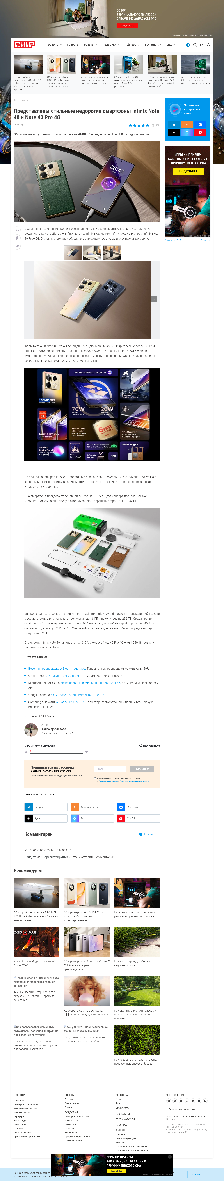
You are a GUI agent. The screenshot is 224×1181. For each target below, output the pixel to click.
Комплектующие (22, 1112)
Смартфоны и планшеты (26, 1104)
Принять (196, 1174)
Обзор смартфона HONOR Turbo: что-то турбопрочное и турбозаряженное (59, 82)
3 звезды (139, 125)
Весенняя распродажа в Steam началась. (57, 668)
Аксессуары (20, 1124)
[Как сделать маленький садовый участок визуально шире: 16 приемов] (137, 991)
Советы (89, 44)
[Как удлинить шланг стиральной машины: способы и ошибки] (87, 1029)
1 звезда (131, 125)
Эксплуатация (72, 1103)
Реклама (121, 1124)
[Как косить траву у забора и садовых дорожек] (137, 942)
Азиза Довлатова (53, 729)
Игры (118, 1099)
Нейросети (132, 44)
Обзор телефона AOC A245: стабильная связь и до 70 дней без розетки (128, 82)
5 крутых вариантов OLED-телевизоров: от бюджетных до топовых (195, 80)
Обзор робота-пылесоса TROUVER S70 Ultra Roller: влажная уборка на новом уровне (28, 83)
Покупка (69, 1099)
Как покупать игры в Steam (64, 676)
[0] (86, 752)
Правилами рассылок (108, 781)
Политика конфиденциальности (132, 1150)
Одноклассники (90, 807)
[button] (154, 299)
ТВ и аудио (19, 1128)
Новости (73, 44)
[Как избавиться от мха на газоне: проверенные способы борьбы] (137, 1040)
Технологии (153, 44)
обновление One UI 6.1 (71, 702)
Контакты (205, 240)
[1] (26, 752)
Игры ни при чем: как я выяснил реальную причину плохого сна (94, 80)
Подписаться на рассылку (182, 1109)
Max (83, 818)
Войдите (30, 857)
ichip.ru (120, 1130)
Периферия (19, 1116)
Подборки (109, 44)
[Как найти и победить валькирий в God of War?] (36, 942)
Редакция (120, 1142)
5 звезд (147, 125)
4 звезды (143, 125)
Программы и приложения (27, 1136)
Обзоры (53, 44)
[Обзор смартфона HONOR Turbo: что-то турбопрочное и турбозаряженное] (87, 893)
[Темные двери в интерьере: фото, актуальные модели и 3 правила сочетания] (36, 982)
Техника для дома (23, 1132)
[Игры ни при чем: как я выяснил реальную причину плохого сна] (137, 893)
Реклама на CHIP (173, 240)
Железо (119, 1103)
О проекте (120, 1134)
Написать (149, 834)
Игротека (122, 1095)
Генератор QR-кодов (126, 1138)
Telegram (40, 807)
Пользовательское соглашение (131, 1146)
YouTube (132, 818)
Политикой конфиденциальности (134, 781)
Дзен (38, 818)
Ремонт (68, 1107)
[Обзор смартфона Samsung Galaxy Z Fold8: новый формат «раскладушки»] (87, 942)
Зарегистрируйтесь (56, 857)
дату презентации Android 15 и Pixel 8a (77, 695)
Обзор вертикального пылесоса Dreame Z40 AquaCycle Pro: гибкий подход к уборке (161, 82)
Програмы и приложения (77, 1136)
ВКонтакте (133, 807)
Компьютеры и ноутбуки (26, 1108)
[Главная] (15, 100)
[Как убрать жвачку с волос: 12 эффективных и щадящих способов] (87, 991)
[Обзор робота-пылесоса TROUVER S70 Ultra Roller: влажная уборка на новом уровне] (36, 893)
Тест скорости (125, 1119)
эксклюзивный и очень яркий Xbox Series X (90, 683)
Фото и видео (20, 1120)
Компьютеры (71, 1120)
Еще (169, 44)
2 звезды (135, 125)
